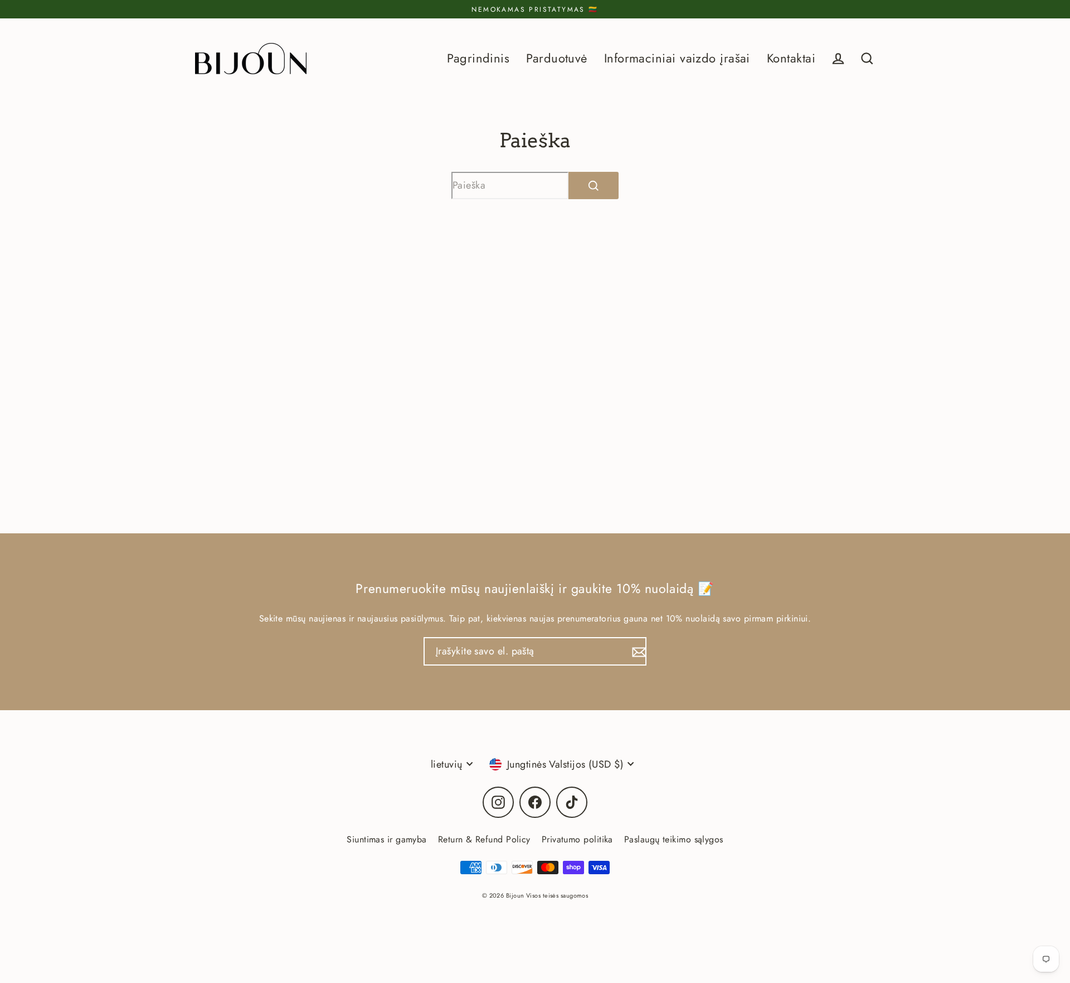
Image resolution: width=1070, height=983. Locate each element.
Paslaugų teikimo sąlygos (673, 839)
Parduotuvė (556, 58)
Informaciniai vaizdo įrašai (677, 58)
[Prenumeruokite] (637, 651)
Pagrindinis (478, 58)
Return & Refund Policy (484, 839)
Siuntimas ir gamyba (387, 839)
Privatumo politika (577, 839)
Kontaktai (791, 58)
